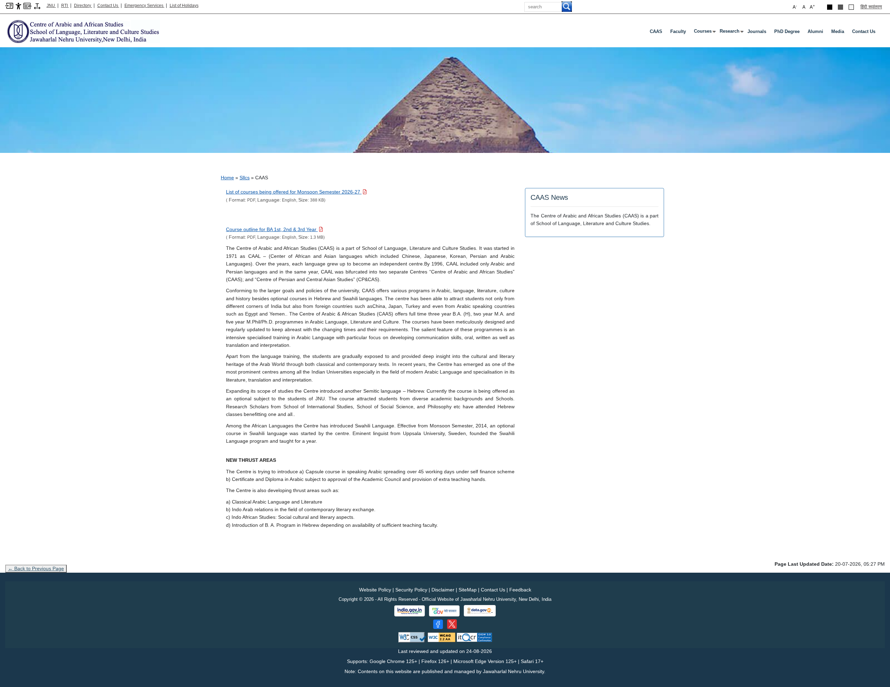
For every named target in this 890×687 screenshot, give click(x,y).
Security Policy (411, 589)
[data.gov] (480, 610)
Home (227, 177)
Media (837, 31)
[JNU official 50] (452, 624)
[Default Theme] (851, 7)
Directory (83, 5)
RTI (65, 5)
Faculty (678, 31)
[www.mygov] (444, 610)
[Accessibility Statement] (18, 5)
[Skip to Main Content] (9, 5)
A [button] (812, 7)
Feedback (520, 589)
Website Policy (375, 589)
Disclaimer (442, 589)
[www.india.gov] (409, 610)
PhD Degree (787, 31)
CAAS (656, 31)
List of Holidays (184, 5)
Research (731, 32)
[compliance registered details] (474, 637)
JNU (51, 5)
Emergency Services (144, 5)
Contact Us (108, 5)
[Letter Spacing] (37, 5)
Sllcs (245, 177)
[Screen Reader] (27, 5)
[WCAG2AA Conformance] (441, 637)
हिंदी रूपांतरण (871, 6)
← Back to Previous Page (36, 568)
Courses (704, 32)
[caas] (82, 31)
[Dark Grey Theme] (840, 7)
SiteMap (468, 589)
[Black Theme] (829, 7)
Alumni (815, 31)
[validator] (412, 637)
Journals (756, 31)
